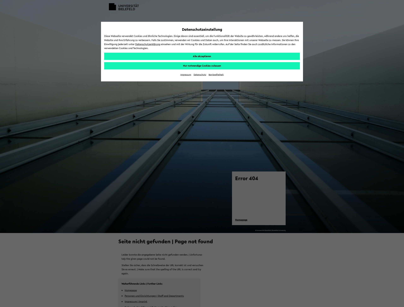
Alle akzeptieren (202, 56)
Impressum (185, 74)
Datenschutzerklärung (147, 44)
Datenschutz (200, 74)
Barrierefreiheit (216, 74)
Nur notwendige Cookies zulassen (202, 65)
